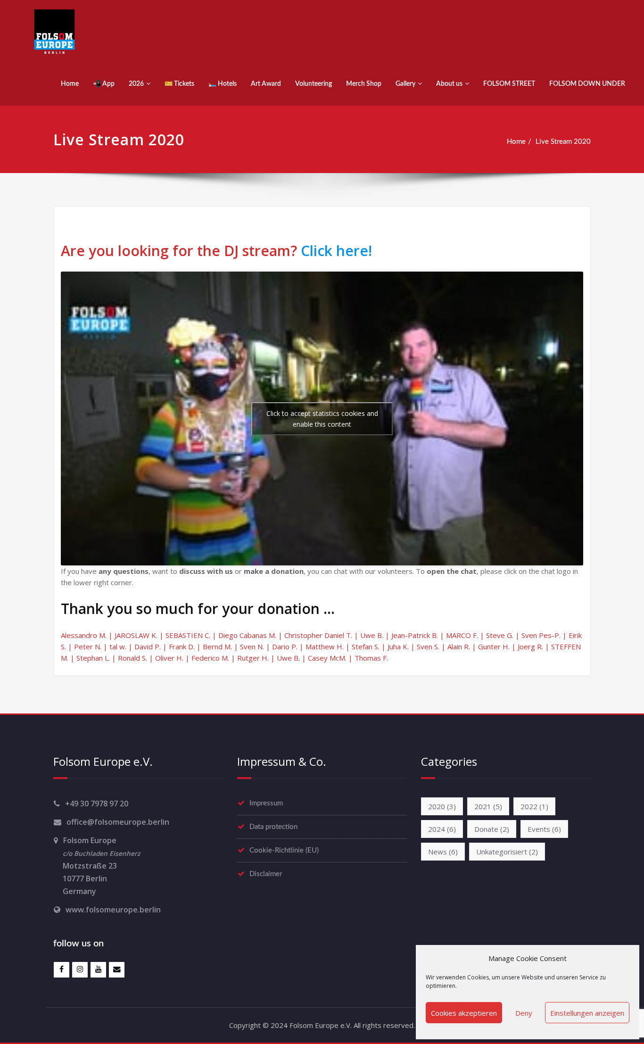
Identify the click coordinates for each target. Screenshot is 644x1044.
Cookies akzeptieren (464, 1013)
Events (544, 829)
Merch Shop (363, 84)
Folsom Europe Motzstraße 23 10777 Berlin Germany (96, 865)
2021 (488, 806)
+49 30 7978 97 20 (96, 803)
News (443, 851)
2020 (442, 806)
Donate (491, 829)
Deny (523, 1013)
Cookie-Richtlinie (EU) (284, 850)
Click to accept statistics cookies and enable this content (322, 419)
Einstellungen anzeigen (587, 1013)
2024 (442, 829)
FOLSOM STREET (509, 84)
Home (70, 84)
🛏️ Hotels (222, 84)
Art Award (266, 84)
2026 (136, 84)
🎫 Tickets (179, 84)
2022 (534, 806)
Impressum (266, 803)
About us (449, 84)
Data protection (273, 826)
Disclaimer (265, 874)
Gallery (405, 84)
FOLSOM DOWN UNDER (587, 84)
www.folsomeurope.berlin (113, 909)
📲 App (104, 84)
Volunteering (313, 84)
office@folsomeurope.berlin (117, 822)
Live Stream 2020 (563, 141)
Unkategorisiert (507, 851)
